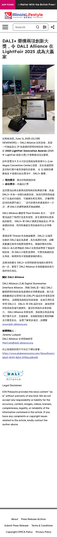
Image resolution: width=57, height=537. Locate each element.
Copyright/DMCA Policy (19, 531)
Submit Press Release (16, 525)
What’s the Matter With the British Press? (31, 4)
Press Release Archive (33, 519)
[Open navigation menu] (5, 27)
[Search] (37, 27)
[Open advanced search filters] (44, 27)
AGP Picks (8, 4)
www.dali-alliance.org (14, 324)
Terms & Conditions (42, 525)
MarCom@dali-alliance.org (17, 342)
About (14, 519)
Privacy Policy (43, 531)
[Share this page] (53, 27)
